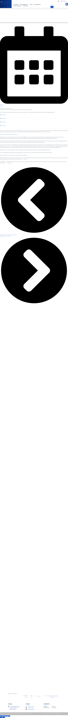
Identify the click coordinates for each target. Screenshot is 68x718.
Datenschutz (51, 713)
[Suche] (52, 7)
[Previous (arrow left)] (1, 717)
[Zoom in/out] (9, 716)
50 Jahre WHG (25, 5)
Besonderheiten (37, 4)
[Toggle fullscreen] (6, 716)
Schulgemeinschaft (24, 4)
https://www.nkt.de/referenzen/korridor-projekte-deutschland (8, 134)
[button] (67, 4)
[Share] (4, 716)
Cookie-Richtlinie (57, 713)
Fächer (31, 4)
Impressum (46, 713)
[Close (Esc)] (1, 716)
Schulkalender (53, 1)
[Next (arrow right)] (4, 717)
